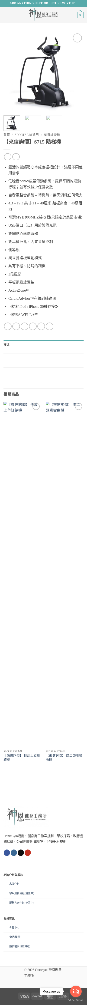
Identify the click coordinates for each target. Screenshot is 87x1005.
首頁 (6, 135)
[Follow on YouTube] (28, 852)
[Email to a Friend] (33, 326)
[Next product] (7, 156)
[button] (6, 15)
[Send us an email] (21, 852)
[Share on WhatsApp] (8, 326)
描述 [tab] (6, 344)
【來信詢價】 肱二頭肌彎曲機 (64, 757)
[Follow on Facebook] (7, 852)
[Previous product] (15, 156)
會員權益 (14, 937)
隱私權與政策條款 (19, 946)
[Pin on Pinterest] (41, 326)
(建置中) (29, 902)
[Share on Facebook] (16, 326)
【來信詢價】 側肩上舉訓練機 (21, 757)
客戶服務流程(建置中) (21, 893)
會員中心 (14, 927)
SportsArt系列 (27, 135)
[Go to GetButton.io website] (75, 1000)
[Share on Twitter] (24, 326)
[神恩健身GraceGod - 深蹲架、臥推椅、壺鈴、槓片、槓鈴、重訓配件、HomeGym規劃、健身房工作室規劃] (43, 15)
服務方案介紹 (17, 902)
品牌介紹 (14, 883)
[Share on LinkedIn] (49, 326)
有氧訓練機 (52, 135)
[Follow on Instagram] (14, 852)
